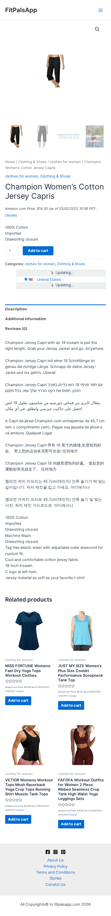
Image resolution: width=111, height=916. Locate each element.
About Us (55, 860)
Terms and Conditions (55, 872)
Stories (56, 878)
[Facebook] (47, 852)
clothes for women (65, 162)
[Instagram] (55, 852)
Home (10, 162)
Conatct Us (55, 884)
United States (49, 279)
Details (10, 215)
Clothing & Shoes (32, 162)
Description (16, 309)
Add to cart (38, 250)
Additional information (25, 319)
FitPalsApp (21, 10)
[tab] (55, 309)
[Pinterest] (63, 852)
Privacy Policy (56, 866)
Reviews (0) (16, 328)
